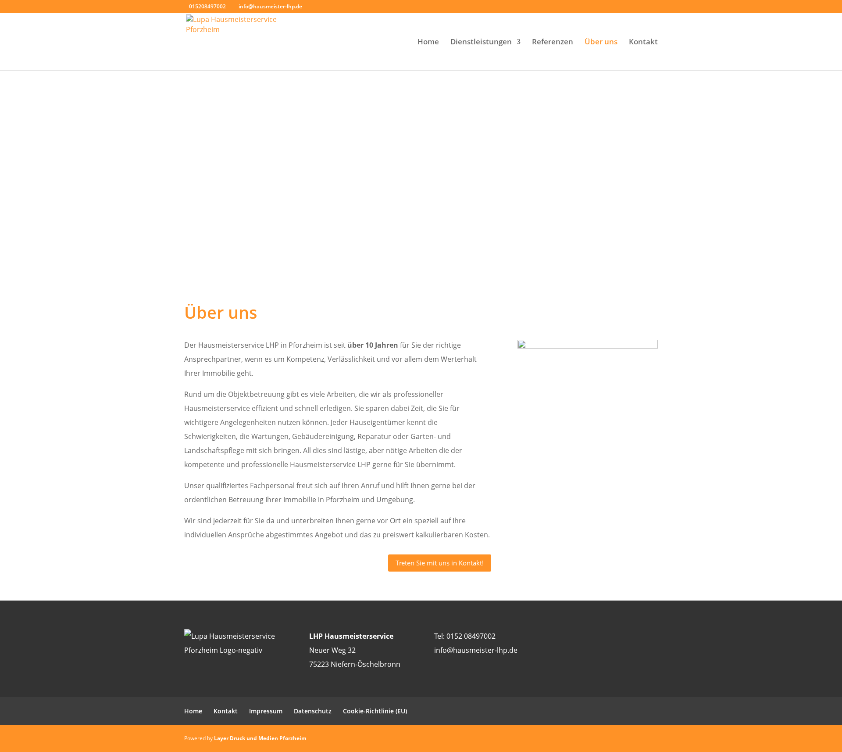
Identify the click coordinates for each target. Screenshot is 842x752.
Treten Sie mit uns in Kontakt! (440, 562)
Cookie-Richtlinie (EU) (375, 711)
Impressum (265, 711)
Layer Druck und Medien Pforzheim (260, 738)
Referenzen (552, 43)
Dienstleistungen (481, 43)
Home (428, 43)
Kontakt (643, 43)
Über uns (601, 43)
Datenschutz (313, 711)
